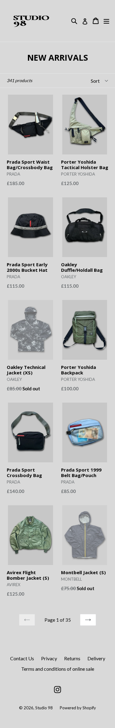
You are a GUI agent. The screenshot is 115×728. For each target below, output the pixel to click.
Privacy (49, 658)
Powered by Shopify (78, 707)
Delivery (96, 658)
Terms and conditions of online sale (57, 669)
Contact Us (22, 658)
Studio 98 (44, 707)
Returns (72, 658)
